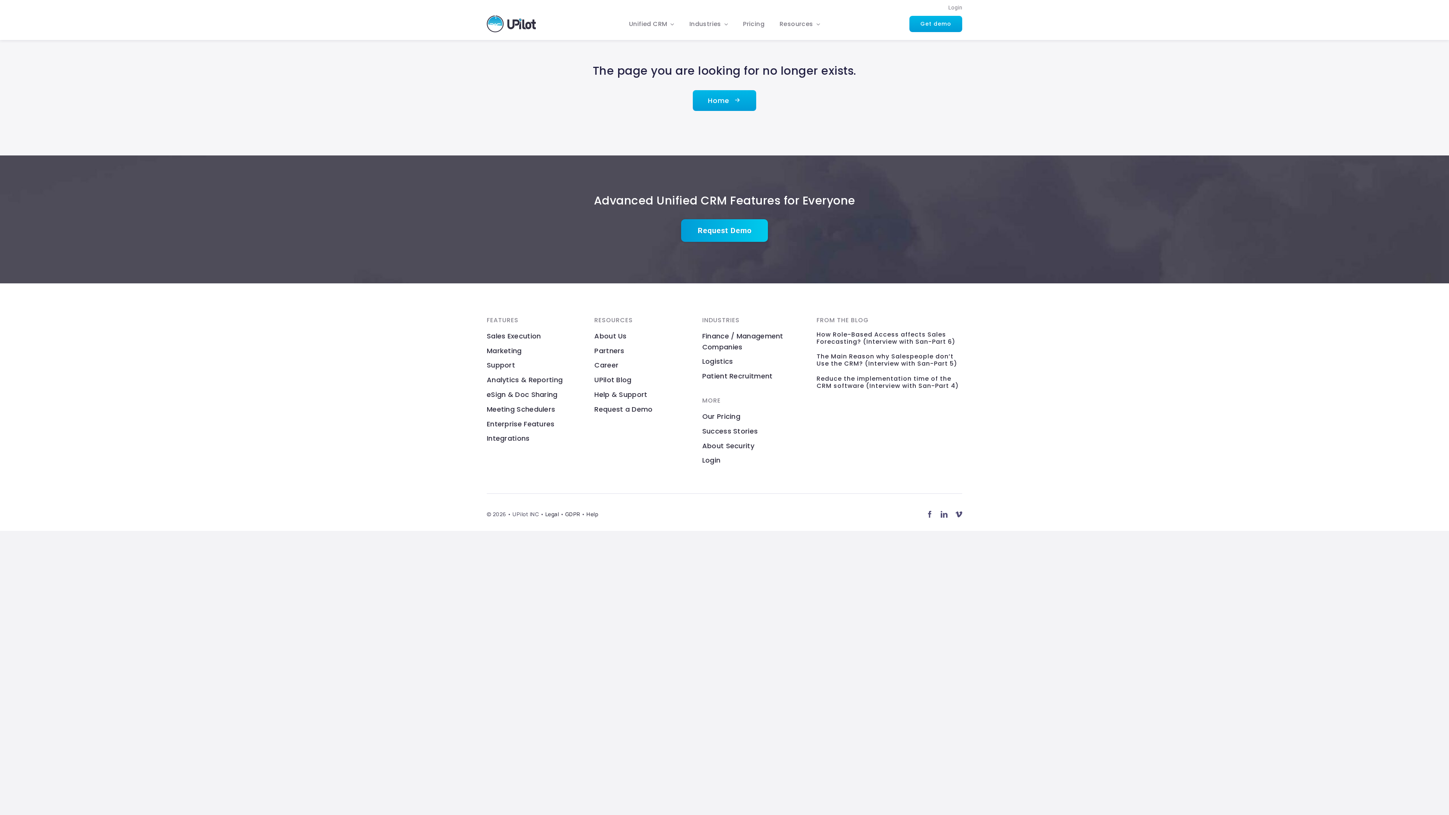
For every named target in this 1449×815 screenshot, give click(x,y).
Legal (552, 514)
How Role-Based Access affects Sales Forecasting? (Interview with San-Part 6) (886, 338)
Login (955, 8)
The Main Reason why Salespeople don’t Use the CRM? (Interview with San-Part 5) (887, 360)
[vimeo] (959, 514)
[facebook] (930, 514)
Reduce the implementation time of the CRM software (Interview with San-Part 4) (888, 382)
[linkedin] (944, 514)
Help (592, 514)
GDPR (572, 514)
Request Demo (725, 230)
